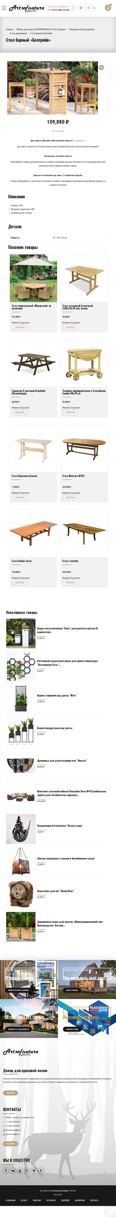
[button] (101, 65)
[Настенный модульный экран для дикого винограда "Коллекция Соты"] (21, 666)
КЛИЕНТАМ (37, 1200)
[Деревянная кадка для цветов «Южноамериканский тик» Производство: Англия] (21, 927)
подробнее (79, 140)
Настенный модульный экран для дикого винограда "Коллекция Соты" (67, 662)
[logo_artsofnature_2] (20, 1052)
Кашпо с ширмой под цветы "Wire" (56, 695)
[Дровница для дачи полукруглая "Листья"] (21, 764)
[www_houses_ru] (29, 979)
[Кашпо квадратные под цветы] (21, 731)
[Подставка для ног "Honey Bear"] (21, 894)
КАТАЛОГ (24, 1200)
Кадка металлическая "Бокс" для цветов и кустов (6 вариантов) (67, 630)
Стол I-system (70, 561)
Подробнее (19, 327)
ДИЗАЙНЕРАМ (80, 1200)
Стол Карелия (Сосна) (24, 476)
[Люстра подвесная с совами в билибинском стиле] (21, 862)
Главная (9, 29)
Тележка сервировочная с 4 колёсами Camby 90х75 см (84, 392)
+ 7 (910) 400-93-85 (58, 10)
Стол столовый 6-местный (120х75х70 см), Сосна (77, 307)
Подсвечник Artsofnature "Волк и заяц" (60, 825)
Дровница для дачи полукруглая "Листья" (62, 760)
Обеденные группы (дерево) (81, 29)
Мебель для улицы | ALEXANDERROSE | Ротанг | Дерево (41, 29)
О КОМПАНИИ (10, 1200)
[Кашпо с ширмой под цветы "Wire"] (21, 699)
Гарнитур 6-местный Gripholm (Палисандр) (28, 392)
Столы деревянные (18, 33)
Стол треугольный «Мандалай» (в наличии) (31, 307)
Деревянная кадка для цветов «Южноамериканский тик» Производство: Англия (70, 923)
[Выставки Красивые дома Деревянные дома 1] (87, 1018)
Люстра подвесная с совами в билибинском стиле (65, 858)
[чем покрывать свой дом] (87, 979)
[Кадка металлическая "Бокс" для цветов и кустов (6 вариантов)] (21, 633)
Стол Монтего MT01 (73, 476)
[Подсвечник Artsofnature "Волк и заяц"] (21, 829)
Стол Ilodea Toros (22, 561)
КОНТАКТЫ (94, 1200)
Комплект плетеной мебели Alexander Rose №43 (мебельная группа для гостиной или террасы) (71, 793)
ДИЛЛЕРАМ (65, 1200)
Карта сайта (58, 1194)
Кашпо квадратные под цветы (54, 728)
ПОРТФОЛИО (51, 1200)
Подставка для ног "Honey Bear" (55, 891)
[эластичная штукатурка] (29, 1018)
